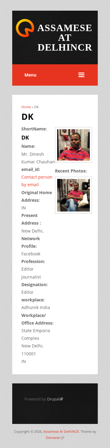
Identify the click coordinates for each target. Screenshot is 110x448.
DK (25, 137)
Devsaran (55, 437)
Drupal (55, 399)
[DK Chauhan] (75, 163)
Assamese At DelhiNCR (61, 431)
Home (26, 107)
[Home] (25, 36)
